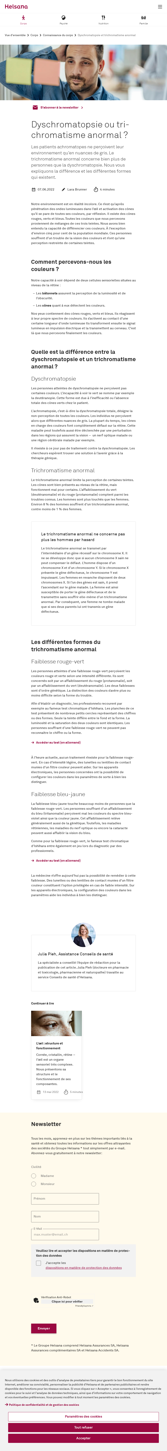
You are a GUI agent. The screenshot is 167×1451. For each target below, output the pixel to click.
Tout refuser (83, 1427)
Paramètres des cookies (83, 1416)
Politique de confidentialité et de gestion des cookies (44, 1405)
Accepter (83, 1438)
